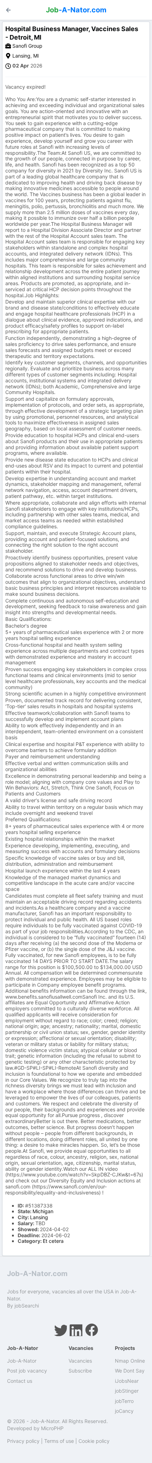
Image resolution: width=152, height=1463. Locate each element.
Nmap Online (130, 1361)
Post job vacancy (27, 1371)
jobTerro (124, 1401)
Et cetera (53, 1241)
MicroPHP (52, 1428)
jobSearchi (26, 1306)
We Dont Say (130, 1371)
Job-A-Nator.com (37, 1273)
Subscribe (80, 1371)
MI (36, 56)
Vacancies (80, 1361)
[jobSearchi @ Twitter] (60, 1329)
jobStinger (127, 1391)
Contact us (19, 1381)
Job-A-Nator (21, 1361)
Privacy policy (23, 1441)
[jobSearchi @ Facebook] (91, 1329)
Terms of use (59, 1441)
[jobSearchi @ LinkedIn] (76, 1329)
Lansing (21, 56)
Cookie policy (94, 1441)
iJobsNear (127, 1381)
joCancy (124, 1411)
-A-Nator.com (76, 10)
